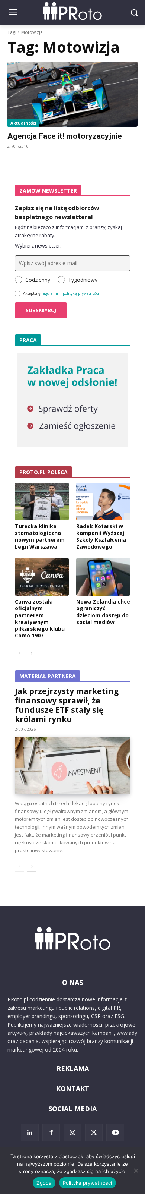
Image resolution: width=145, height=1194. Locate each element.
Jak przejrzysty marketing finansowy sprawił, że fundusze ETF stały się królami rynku (67, 705)
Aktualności (23, 123)
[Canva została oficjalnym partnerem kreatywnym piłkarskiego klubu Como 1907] (42, 577)
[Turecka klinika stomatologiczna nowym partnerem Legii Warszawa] (42, 502)
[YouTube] (115, 1132)
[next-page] (31, 653)
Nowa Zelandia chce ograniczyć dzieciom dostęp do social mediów (103, 612)
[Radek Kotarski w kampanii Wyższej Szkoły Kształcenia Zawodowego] (103, 502)
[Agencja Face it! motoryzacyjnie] (72, 94)
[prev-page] (19, 653)
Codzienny (37, 279)
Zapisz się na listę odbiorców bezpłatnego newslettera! (57, 212)
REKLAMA (73, 1068)
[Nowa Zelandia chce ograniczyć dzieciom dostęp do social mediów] (103, 577)
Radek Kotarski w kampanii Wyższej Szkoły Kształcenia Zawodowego (101, 536)
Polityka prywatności (87, 1183)
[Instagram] (72, 1132)
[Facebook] (51, 1132)
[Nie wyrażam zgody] (135, 1170)
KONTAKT (72, 1088)
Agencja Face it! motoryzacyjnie (64, 136)
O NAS (72, 982)
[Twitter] (94, 1132)
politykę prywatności (81, 293)
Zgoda (43, 1183)
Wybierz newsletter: (38, 245)
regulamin (50, 293)
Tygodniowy (82, 279)
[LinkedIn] (30, 1132)
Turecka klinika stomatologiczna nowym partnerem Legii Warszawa (40, 536)
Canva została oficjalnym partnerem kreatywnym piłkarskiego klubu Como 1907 (40, 618)
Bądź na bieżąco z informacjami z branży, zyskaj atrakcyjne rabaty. (68, 231)
